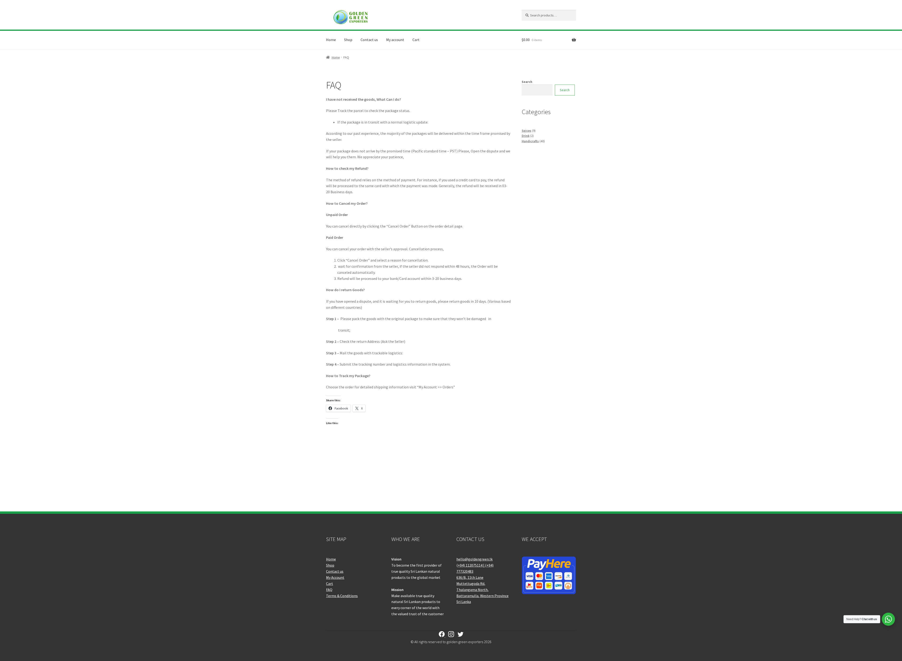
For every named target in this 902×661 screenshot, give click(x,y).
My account (395, 39)
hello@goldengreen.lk (474, 559)
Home (331, 39)
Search (527, 82)
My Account (335, 577)
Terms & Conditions (342, 595)
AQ (330, 589)
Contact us (369, 39)
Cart (416, 39)
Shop (348, 39)
